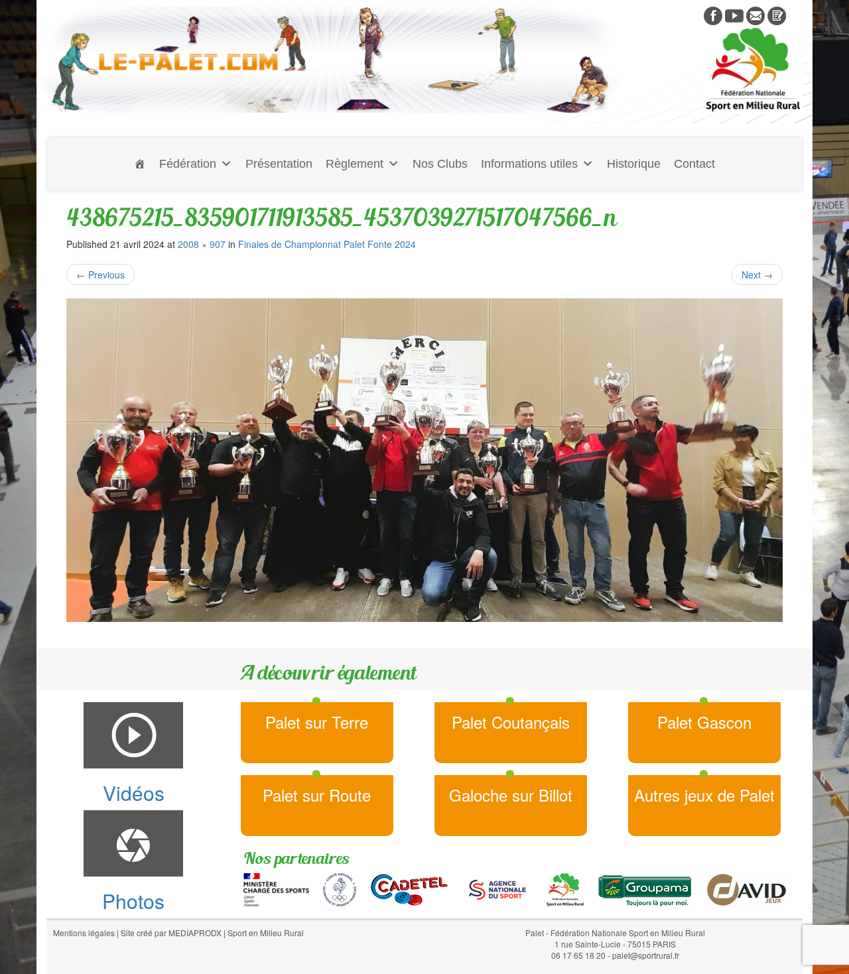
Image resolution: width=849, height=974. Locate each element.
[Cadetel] (409, 888)
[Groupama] (644, 888)
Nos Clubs (440, 163)
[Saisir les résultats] (776, 14)
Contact (694, 163)
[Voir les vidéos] (734, 14)
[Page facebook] (713, 14)
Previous (100, 274)
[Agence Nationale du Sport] (497, 888)
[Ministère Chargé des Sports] (276, 888)
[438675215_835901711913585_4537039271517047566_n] (424, 460)
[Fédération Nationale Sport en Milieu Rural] (565, 888)
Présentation (278, 163)
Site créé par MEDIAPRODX (171, 932)
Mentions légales (84, 932)
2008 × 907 (202, 244)
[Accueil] (140, 163)
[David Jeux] (746, 888)
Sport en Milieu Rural (266, 932)
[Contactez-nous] (755, 14)
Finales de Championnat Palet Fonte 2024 (327, 244)
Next (757, 274)
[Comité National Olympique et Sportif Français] (339, 888)
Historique (634, 163)
